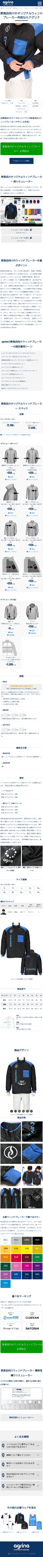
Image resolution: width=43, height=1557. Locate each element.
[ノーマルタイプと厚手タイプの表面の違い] (10, 1208)
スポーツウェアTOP (6, 8)
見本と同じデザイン (20, 231)
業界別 (36, 8)
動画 (11, 477)
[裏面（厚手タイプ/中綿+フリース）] (32, 864)
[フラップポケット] (32, 1163)
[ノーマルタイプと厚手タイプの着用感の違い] (32, 1185)
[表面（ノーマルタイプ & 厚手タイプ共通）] (10, 864)
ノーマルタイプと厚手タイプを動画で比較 (16, 435)
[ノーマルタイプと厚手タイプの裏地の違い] (32, 1208)
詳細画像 (11, 635)
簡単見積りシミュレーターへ (21, 1417)
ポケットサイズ (11, 479)
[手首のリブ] (10, 1185)
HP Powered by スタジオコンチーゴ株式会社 (22, 1553)
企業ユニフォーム (29, 8)
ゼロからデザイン (20, 239)
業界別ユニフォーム (18, 8)
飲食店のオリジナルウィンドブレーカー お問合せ (21, 148)
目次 (22, 161)
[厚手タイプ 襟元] (10, 1141)
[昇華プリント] (10, 1163)
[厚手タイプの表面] (32, 1141)
